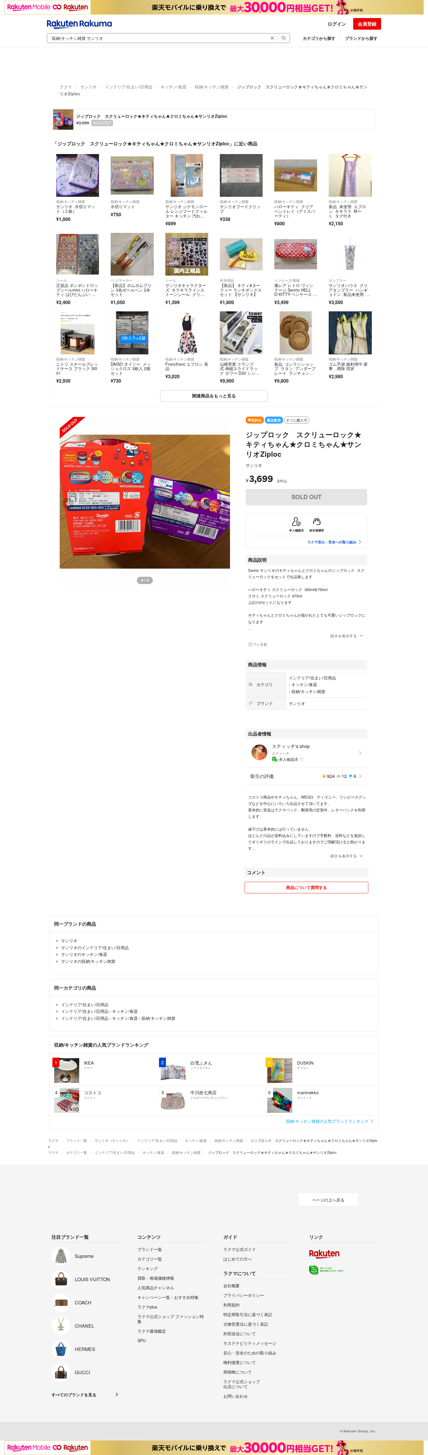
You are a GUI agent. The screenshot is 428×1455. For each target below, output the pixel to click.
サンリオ (88, 87)
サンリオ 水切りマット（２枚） (75, 208)
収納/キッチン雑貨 (212, 87)
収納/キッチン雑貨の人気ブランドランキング (328, 1121)
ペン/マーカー (121, 280)
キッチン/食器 (173, 87)
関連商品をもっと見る (214, 395)
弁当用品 (227, 280)
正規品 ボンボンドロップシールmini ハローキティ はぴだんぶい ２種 (77, 292)
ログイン (337, 23)
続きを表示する (343, 635)
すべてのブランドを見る (74, 1394)
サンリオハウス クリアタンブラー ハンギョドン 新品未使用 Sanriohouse (350, 292)
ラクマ (66, 87)
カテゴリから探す (319, 38)
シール (61, 280)
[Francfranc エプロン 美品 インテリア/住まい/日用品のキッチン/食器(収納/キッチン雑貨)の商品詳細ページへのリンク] (186, 332)
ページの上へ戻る (328, 1200)
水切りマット (123, 206)
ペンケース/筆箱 (287, 280)
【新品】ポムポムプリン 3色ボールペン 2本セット (131, 289)
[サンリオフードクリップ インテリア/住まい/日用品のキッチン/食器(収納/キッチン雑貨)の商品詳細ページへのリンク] (241, 175)
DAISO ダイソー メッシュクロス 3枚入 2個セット (131, 368)
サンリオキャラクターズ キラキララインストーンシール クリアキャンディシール (185, 292)
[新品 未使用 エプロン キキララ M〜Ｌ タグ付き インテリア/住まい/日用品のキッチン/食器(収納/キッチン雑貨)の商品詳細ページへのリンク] (350, 175)
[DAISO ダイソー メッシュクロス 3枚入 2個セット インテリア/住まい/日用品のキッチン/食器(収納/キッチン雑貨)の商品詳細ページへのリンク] (132, 332)
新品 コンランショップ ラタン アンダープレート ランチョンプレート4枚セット (295, 371)
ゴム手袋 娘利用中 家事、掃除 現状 (348, 366)
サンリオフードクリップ (240, 208)
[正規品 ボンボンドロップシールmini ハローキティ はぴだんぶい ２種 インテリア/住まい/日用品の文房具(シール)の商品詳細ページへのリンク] (77, 254)
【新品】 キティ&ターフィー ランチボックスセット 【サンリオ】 (241, 289)
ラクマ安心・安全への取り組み (331, 541)
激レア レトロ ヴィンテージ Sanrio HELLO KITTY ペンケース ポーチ (295, 292)
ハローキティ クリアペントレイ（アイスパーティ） (294, 210)
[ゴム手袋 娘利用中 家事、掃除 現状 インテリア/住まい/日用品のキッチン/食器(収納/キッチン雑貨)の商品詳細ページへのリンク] (350, 332)
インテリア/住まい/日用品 (128, 87)
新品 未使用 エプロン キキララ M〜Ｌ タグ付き (347, 210)
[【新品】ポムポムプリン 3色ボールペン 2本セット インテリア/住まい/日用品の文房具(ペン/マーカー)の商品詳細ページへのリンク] (132, 254)
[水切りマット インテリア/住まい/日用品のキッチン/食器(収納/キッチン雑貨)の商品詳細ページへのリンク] (132, 175)
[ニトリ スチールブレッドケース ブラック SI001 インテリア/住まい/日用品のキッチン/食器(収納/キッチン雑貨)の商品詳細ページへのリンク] (77, 332)
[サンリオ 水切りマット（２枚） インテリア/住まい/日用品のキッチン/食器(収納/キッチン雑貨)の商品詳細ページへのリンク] (77, 175)
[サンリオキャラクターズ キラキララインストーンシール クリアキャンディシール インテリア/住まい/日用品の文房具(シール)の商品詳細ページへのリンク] (186, 254)
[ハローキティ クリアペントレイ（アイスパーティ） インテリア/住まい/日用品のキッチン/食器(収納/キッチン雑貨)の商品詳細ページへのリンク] (295, 175)
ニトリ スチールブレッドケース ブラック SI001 (77, 368)
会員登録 (367, 23)
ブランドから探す (361, 38)
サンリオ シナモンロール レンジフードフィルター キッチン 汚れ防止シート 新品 (186, 213)
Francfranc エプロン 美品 (186, 366)
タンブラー (337, 280)
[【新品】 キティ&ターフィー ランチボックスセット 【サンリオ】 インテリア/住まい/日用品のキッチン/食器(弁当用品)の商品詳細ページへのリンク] (241, 254)
